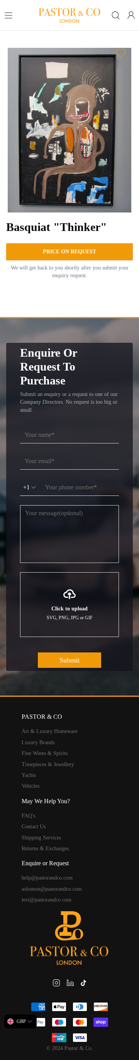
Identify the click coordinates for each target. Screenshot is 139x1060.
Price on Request (69, 251)
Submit (69, 660)
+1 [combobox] (26, 487)
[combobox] (20, 1021)
